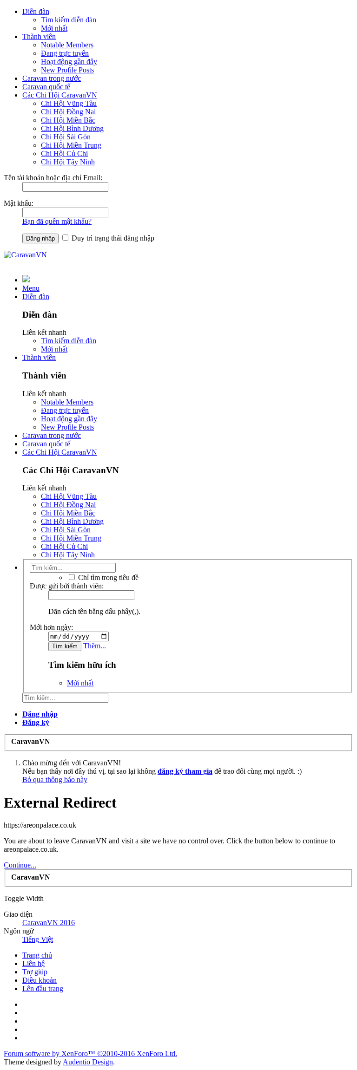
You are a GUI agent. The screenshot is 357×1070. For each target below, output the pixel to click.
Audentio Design (88, 1062)
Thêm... (94, 646)
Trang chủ (37, 955)
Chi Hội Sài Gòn (66, 137)
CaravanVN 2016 (48, 922)
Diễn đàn (35, 11)
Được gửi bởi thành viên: (67, 586)
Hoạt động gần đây (69, 61)
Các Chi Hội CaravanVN (59, 95)
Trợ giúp (34, 972)
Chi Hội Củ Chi (64, 153)
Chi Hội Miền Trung (71, 145)
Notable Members (67, 45)
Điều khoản (39, 980)
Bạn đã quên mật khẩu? (57, 221)
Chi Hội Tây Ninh (68, 162)
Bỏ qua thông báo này (54, 779)
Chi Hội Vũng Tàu (69, 103)
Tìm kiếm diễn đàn (68, 20)
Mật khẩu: (18, 203)
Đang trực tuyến (65, 53)
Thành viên (39, 36)
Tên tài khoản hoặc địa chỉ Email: (53, 178)
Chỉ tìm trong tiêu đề (107, 577)
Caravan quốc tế (46, 87)
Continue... (20, 865)
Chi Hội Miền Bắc (68, 120)
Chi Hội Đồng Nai (68, 112)
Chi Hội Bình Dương (72, 128)
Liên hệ (33, 963)
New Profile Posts (67, 70)
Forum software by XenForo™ (90, 1053)
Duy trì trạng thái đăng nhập (112, 238)
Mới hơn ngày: (51, 627)
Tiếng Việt (37, 939)
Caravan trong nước (51, 78)
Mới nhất (54, 28)
